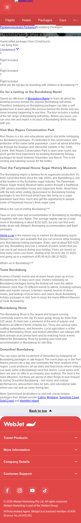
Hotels (26, 20)
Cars (62, 20)
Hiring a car (7, 235)
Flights (10, 20)
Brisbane (52, 397)
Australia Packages (24, 27)
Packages (45, 20)
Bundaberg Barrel (39, 98)
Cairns (42, 397)
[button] (7, 7)
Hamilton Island (29, 400)
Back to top (38, 410)
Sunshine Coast (69, 397)
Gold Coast (7, 400)
